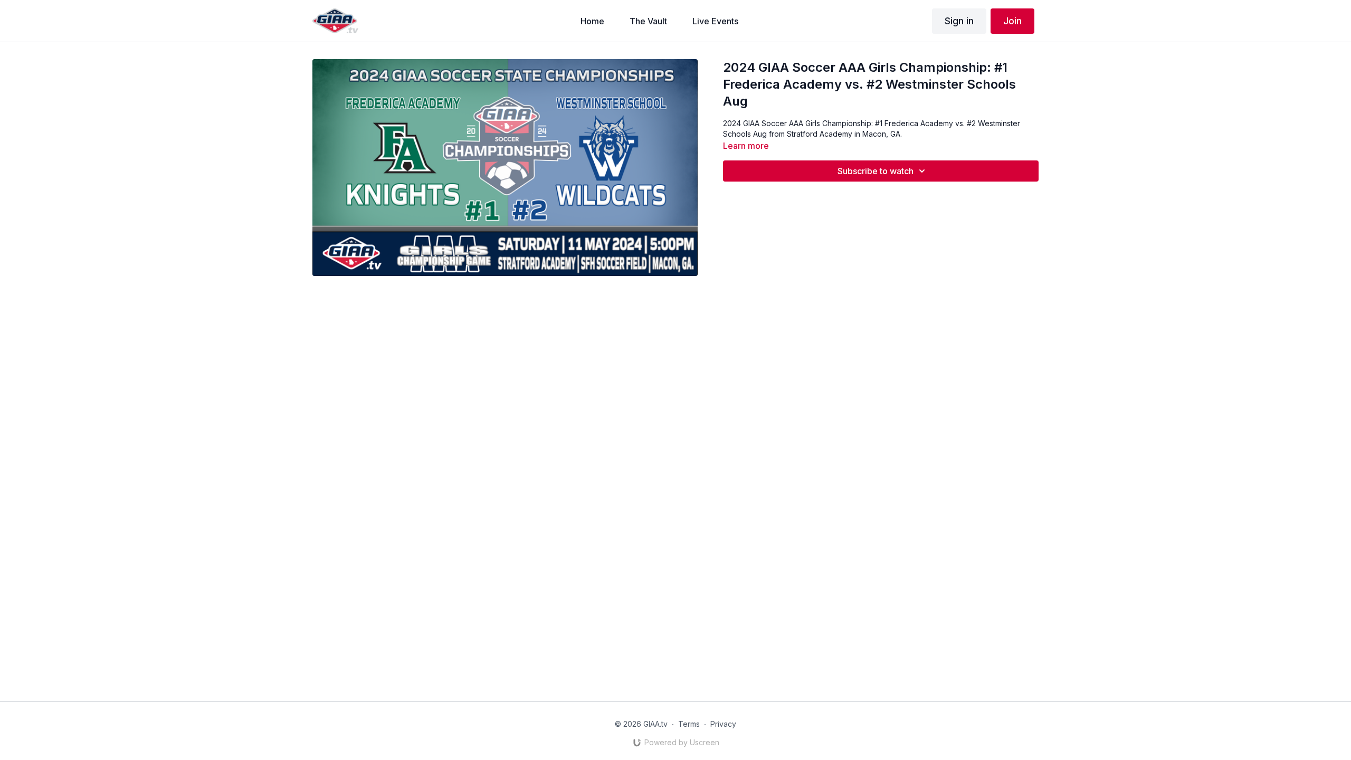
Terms (689, 723)
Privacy (723, 723)
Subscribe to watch (876, 171)
